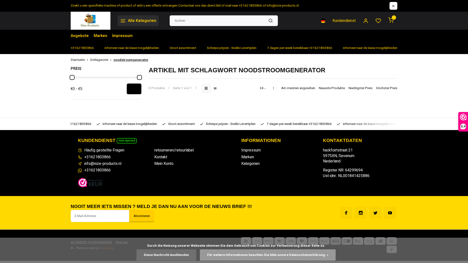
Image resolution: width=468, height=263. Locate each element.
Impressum (122, 36)
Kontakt (160, 157)
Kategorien (250, 163)
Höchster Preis (386, 88)
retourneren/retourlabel (174, 150)
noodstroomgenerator (131, 60)
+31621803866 (97, 157)
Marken (100, 36)
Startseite (78, 60)
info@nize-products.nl (102, 163)
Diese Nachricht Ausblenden (166, 255)
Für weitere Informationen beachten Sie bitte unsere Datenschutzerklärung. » (267, 255)
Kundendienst (344, 21)
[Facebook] (346, 213)
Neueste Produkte (332, 88)
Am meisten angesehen (298, 88)
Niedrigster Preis (360, 88)
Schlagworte (99, 60)
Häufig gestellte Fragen (104, 150)
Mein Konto (164, 163)
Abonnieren (142, 216)
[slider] (72, 77)
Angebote (80, 36)
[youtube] (390, 213)
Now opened (126, 140)
